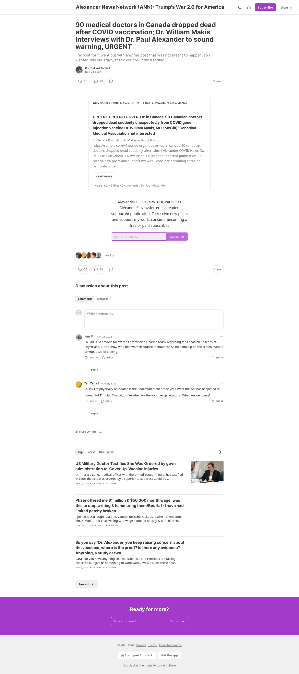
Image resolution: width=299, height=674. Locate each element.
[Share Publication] (249, 7)
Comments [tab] (85, 299)
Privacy (141, 645)
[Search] (240, 7)
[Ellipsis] (221, 336)
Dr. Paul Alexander (97, 67)
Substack (129, 665)
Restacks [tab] (102, 299)
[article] (149, 476)
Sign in (286, 7)
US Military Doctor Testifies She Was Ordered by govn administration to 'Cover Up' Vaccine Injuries (125, 466)
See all (84, 584)
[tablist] (93, 299)
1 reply (93, 369)
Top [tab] (80, 452)
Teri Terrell (91, 383)
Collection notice (170, 645)
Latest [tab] (91, 452)
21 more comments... (89, 431)
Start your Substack (139, 655)
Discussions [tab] (106, 452)
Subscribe (265, 7)
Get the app (169, 655)
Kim (87, 336)
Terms (152, 645)
